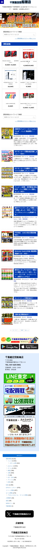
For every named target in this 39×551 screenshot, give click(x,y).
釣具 (9, 482)
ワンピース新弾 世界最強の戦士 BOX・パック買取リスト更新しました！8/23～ (26, 189)
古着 (9, 472)
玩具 (20, 219)
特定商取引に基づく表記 (13, 541)
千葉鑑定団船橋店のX (21, 514)
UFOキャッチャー (29, 217)
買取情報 (31, 136)
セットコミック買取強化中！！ (25, 298)
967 (22, 330)
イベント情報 (10, 490)
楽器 (7, 500)
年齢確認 (8, 506)
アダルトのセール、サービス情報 (18, 495)
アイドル (10, 479)
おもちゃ (26, 279)
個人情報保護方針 (27, 541)
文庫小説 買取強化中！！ (23, 314)
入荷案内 (8, 498)
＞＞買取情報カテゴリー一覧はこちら (25, 38)
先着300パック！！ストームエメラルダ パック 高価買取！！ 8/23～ (26, 131)
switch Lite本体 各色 (10, 103)
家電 (9, 470)
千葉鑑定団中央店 (19, 527)
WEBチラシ (9, 503)
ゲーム (26, 237)
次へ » (27, 330)
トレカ (26, 136)
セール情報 (9, 493)
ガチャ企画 (13, 463)
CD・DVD (11, 477)
